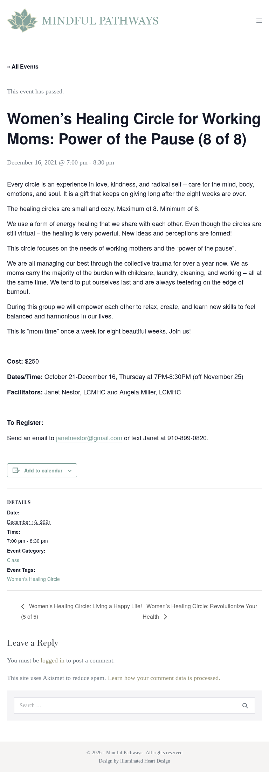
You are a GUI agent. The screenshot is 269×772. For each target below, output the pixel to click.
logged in (52, 660)
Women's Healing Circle (33, 578)
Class (13, 559)
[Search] (245, 705)
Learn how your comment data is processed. (164, 677)
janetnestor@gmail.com (89, 437)
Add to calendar (43, 470)
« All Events (23, 66)
